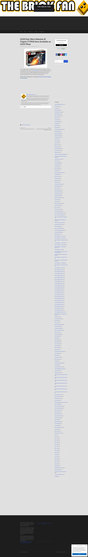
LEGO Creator (57, 146)
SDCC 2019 (56, 450)
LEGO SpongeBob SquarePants (60, 368)
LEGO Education (57, 168)
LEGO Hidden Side (58, 195)
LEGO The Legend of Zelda (59, 406)
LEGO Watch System (58, 421)
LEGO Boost (57, 127)
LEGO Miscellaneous (58, 318)
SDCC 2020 (56, 452)
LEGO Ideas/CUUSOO (58, 203)
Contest (56, 108)
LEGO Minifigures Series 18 (59, 283)
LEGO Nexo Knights (58, 334)
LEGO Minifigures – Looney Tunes (60, 242)
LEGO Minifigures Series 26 (59, 298)
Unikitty (56, 476)
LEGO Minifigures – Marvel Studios (60, 244)
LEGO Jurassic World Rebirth (59, 214)
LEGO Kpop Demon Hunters (59, 222)
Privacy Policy (45, 523)
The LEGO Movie (57, 469)
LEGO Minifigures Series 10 (59, 267)
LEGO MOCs (57, 322)
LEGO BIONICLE (57, 121)
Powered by (59, 48)
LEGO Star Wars (24, 124)
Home (21, 31)
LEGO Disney (57, 152)
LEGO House (57, 199)
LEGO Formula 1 (57, 176)
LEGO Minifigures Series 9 (59, 310)
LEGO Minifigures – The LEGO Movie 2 (61, 257)
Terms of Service (39, 523)
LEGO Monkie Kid (57, 326)
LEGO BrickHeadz (57, 135)
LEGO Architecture (58, 115)
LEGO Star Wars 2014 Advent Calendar (61, 383)
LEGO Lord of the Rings (58, 228)
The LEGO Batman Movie (59, 467)
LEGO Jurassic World (58, 211)
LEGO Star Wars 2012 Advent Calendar (61, 377)
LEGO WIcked (57, 425)
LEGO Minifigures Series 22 (59, 290)
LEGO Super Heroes (58, 396)
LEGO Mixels (57, 320)
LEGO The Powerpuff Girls (59, 408)
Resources (30, 31)
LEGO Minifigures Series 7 (59, 306)
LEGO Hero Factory (58, 193)
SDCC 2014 (56, 440)
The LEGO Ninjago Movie (59, 474)
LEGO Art (56, 117)
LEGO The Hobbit (57, 404)
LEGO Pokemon (57, 353)
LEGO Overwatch (57, 347)
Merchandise (41, 31)
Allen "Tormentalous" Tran (33, 46)
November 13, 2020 (23, 46)
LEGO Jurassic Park (58, 209)
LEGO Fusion (57, 182)
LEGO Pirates (57, 349)
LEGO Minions (57, 316)
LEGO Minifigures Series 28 (59, 302)
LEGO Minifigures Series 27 (59, 300)
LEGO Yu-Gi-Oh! (57, 431)
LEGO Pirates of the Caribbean (59, 351)
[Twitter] (22, 106)
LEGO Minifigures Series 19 (59, 285)
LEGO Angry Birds (57, 110)
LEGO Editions (57, 166)
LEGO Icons (56, 201)
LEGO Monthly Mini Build (59, 330)
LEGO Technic (57, 400)
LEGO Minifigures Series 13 (59, 273)
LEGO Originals (57, 345)
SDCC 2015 (56, 442)
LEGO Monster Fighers (58, 328)
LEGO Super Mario (58, 398)
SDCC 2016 (56, 444)
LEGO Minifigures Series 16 (59, 279)
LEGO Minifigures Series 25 (59, 296)
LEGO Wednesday (58, 423)
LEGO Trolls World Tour (58, 415)
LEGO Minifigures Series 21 (59, 288)
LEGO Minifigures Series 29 (59, 304)
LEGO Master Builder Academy (60, 230)
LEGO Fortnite (57, 178)
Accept (79, 554)
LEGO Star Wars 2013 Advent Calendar (61, 380)
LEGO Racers (57, 355)
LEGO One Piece (57, 343)
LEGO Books (57, 125)
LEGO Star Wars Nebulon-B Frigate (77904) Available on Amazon (43, 128)
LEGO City (56, 142)
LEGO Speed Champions (58, 366)
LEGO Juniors (57, 207)
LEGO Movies (57, 332)
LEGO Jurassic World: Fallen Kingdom (61, 216)
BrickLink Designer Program (59, 104)
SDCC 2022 (56, 456)
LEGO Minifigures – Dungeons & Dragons (61, 239)
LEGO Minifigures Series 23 (59, 292)
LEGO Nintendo (57, 341)
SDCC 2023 (56, 458)
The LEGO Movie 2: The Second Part (60, 471)
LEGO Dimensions (58, 150)
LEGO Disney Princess (58, 159)
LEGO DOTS (57, 161)
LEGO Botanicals (57, 131)
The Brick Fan (44, 7)
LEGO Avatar (57, 119)
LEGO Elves (56, 170)
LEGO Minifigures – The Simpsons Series (61, 264)
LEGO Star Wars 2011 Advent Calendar (61, 374)
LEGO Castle (57, 140)
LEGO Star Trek (57, 370)
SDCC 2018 (56, 448)
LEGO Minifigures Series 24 (59, 294)
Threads (22, 78)
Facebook (40, 76)
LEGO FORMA (57, 174)
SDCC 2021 (56, 454)
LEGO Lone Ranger (58, 226)
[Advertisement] (44, 23)
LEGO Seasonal (57, 359)
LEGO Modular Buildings (59, 324)
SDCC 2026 (56, 463)
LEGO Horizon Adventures (59, 197)
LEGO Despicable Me (58, 148)
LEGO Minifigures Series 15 (59, 277)
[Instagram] (23, 106)
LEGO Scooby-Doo (58, 357)
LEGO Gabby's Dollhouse (59, 184)
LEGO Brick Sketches (58, 133)
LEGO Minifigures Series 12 (59, 271)
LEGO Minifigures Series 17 (59, 281)
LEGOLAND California (58, 433)
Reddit (25, 78)
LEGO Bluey (57, 123)
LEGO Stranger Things (58, 394)
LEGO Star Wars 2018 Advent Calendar (61, 391)
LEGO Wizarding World (58, 427)
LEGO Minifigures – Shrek (59, 249)
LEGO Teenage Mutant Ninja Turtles (60, 402)
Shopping (28, 124)
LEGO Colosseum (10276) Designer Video (27, 128)
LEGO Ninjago (57, 339)
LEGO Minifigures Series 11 (59, 269)
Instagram (49, 76)
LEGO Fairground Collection (59, 172)
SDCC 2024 (56, 460)
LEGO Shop (35, 70)
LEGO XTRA (57, 429)
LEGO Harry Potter (58, 191)
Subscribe (61, 45)
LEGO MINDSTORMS (58, 232)
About (25, 31)
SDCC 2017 (56, 446)
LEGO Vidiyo (57, 419)
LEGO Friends (57, 180)
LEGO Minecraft (57, 234)
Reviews (35, 31)
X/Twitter (44, 76)
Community (56, 106)
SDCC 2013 (56, 438)
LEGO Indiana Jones (58, 205)
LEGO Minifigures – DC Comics (60, 236)
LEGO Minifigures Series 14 (59, 275)
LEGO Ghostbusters (58, 189)
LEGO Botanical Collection (59, 129)
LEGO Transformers (58, 413)
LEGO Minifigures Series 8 (59, 308)
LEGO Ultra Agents (58, 417)
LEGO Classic (57, 144)
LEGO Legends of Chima (58, 224)
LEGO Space (57, 364)
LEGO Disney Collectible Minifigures (60, 154)
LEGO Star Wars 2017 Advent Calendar (61, 388)
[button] (86, 545)
